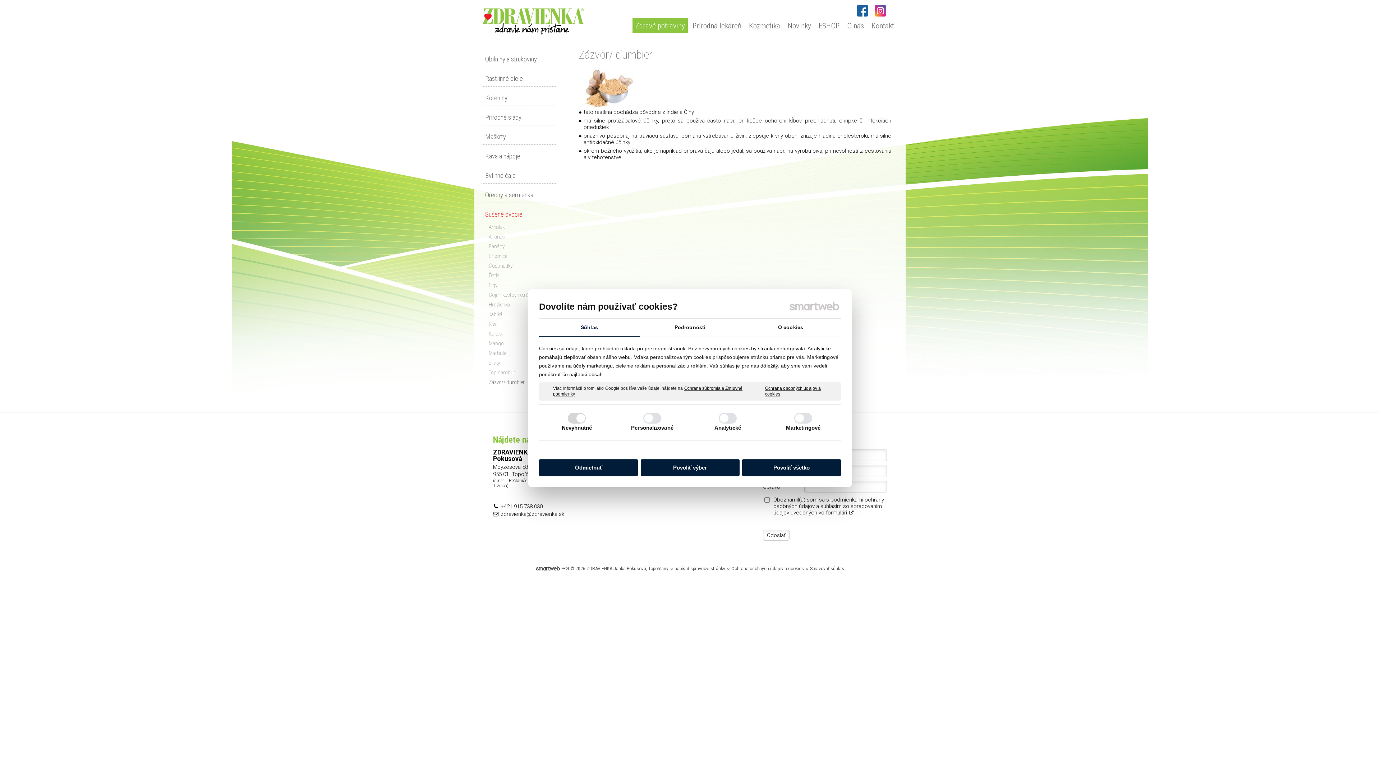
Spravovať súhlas (827, 568)
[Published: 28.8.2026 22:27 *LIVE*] (565, 568)
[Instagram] (880, 11)
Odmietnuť (588, 468)
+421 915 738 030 (522, 506)
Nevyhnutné (577, 428)
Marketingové (803, 428)
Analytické (727, 428)
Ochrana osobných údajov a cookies (793, 391)
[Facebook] (862, 11)
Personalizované (652, 428)
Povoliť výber (690, 468)
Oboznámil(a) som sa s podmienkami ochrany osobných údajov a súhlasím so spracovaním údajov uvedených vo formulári (828, 506)
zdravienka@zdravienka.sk (532, 514)
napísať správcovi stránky (700, 568)
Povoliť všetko (791, 468)
